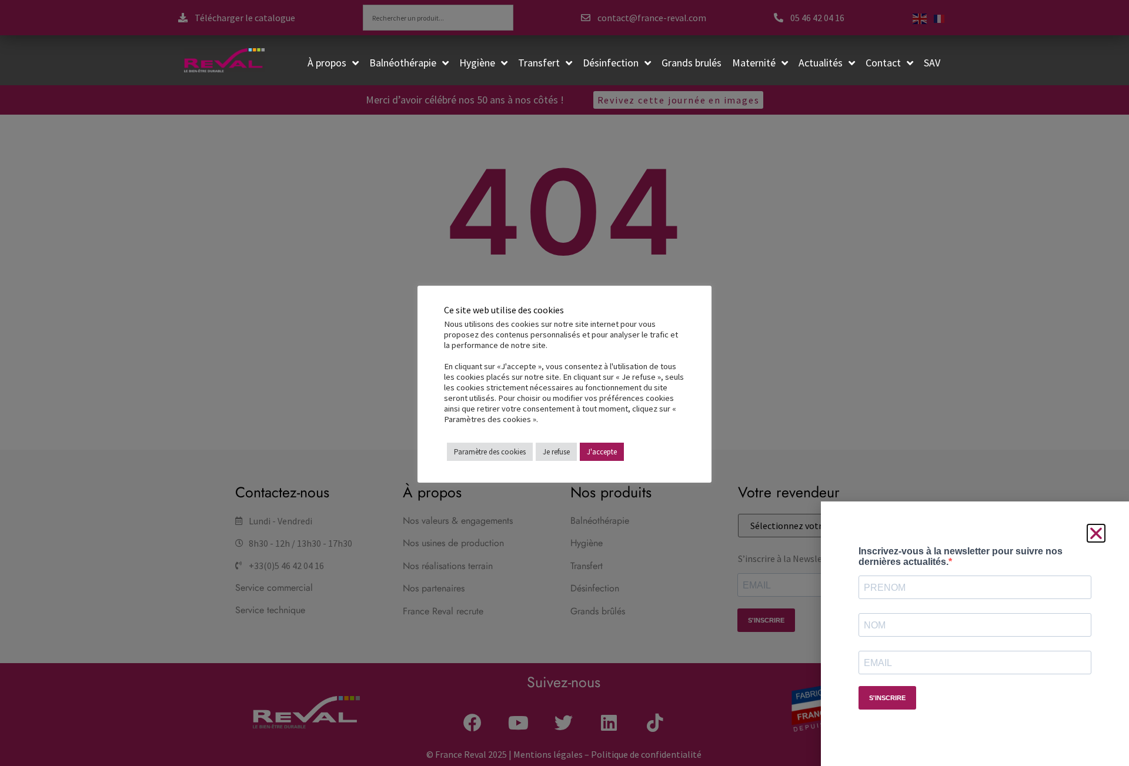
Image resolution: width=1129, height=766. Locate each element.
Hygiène (477, 62)
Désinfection (611, 62)
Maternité (754, 62)
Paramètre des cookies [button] (490, 452)
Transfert (539, 62)
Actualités (821, 62)
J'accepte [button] (602, 452)
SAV (932, 62)
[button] (1096, 533)
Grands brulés (692, 62)
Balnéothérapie (402, 62)
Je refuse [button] (556, 452)
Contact (883, 62)
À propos (327, 62)
